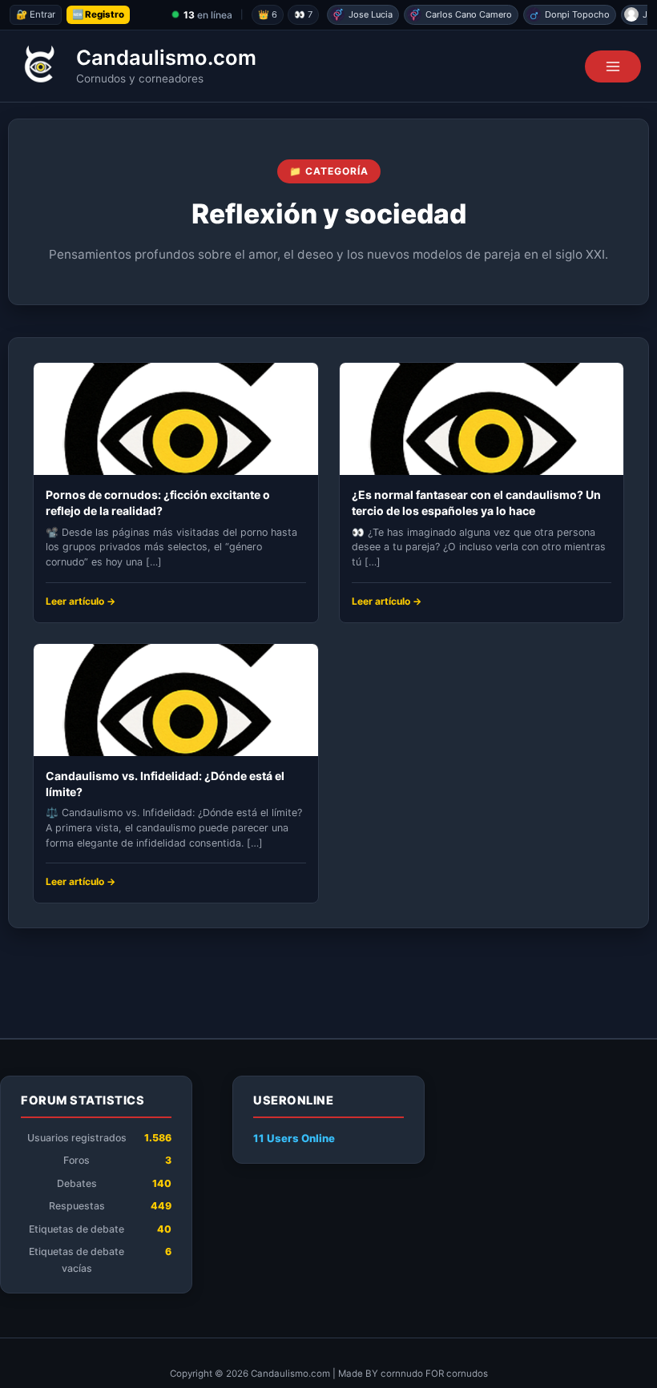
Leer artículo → (80, 601)
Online (294, 1138)
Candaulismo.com (166, 57)
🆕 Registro (98, 14)
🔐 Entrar (35, 14)
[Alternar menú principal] (613, 66)
